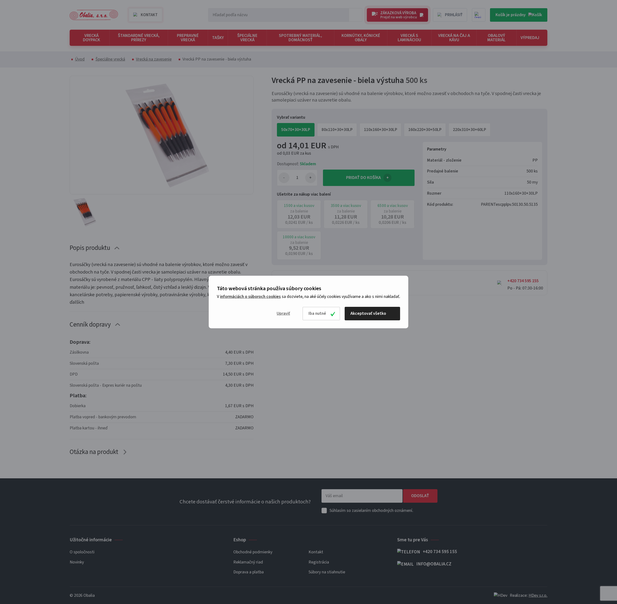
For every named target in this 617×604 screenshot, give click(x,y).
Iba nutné (317, 313)
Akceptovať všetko (368, 313)
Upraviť (283, 313)
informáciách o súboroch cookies (250, 297)
